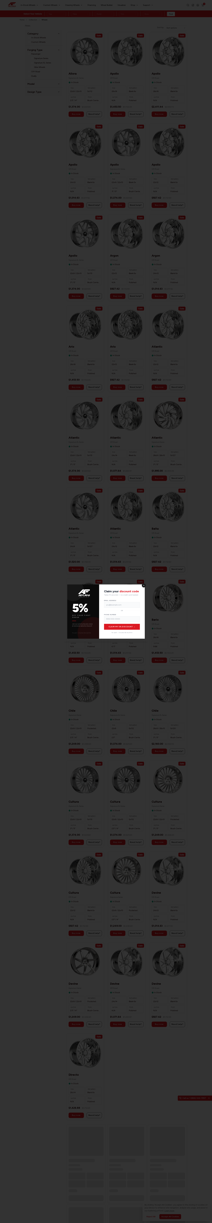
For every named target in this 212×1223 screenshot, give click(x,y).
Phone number (110, 614)
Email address (110, 600)
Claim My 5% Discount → (122, 627)
